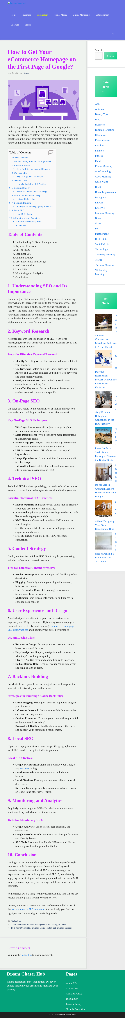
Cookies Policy (74, 993)
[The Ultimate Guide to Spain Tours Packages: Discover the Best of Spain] (103, 436)
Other (98, 223)
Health (98, 187)
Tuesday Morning (104, 265)
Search (98, 50)
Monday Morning (104, 213)
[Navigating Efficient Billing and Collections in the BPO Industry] (103, 400)
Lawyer (99, 202)
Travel (28, 25)
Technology (42, 15)
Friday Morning (103, 166)
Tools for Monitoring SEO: (29, 221)
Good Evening (103, 171)
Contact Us (72, 988)
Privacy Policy (74, 1004)
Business (27, 15)
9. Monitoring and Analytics (26, 218)
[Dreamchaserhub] (21, 5)
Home (13, 15)
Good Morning (103, 176)
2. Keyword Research (22, 165)
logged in (26, 954)
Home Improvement (106, 192)
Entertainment (102, 15)
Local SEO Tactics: (25, 214)
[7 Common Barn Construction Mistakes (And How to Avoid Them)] (103, 323)
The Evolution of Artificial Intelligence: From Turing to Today (38, 924)
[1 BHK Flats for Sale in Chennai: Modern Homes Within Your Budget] (103, 472)
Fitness (99, 155)
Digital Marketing (81, 15)
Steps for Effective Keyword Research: (33, 169)
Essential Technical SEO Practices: (32, 184)
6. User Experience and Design (26, 195)
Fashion (99, 145)
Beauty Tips (101, 114)
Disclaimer (72, 998)
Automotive (101, 109)
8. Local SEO (18, 210)
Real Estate (101, 239)
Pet (96, 228)
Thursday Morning (105, 254)
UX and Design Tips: (26, 199)
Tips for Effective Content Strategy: (32, 191)
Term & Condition (76, 1009)
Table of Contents (20, 157)
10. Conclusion (20, 225)
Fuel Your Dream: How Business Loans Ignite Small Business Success (41, 928)
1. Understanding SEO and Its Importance (31, 161)
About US (71, 983)
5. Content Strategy (21, 187)
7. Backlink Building (21, 202)
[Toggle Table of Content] (49, 152)
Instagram (100, 197)
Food (98, 161)
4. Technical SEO (20, 180)
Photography (102, 233)
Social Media (60, 15)
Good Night (101, 181)
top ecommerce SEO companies (28, 909)
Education (100, 135)
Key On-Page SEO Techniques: (30, 176)
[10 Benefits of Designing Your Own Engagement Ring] (103, 509)
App (97, 103)
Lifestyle (15, 25)
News (98, 218)
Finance (99, 150)
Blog (97, 119)
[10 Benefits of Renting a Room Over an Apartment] (103, 541)
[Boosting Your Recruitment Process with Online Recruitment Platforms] (103, 359)
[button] (113, 35)
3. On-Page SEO (19, 173)
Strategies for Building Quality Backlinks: (35, 206)
